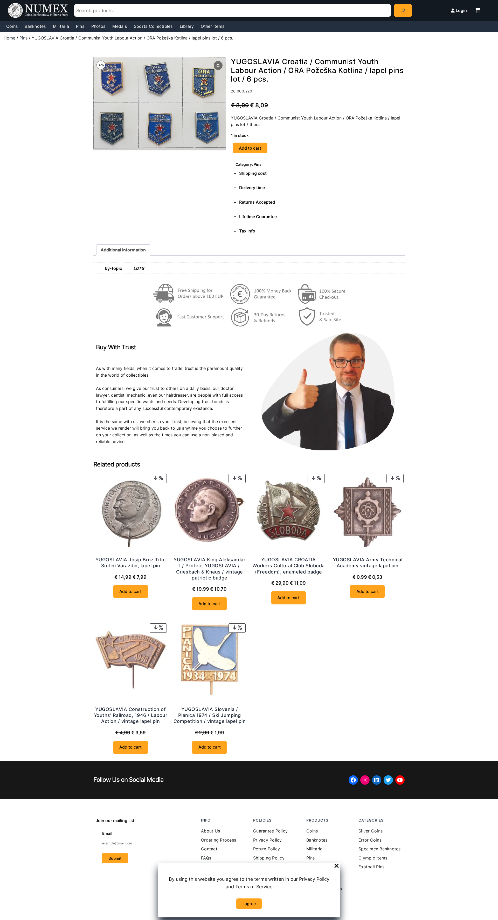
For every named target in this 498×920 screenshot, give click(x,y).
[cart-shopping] (477, 10)
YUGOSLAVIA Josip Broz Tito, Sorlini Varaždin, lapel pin (130, 562)
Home (9, 38)
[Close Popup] (336, 866)
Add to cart (250, 148)
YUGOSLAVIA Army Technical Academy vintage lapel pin (368, 562)
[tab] (318, 173)
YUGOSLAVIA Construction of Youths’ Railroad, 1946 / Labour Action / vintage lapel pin (131, 715)
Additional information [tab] (123, 249)
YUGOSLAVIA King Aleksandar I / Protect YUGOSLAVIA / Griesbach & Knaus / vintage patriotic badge (209, 569)
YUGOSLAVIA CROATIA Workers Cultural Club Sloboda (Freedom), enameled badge (288, 566)
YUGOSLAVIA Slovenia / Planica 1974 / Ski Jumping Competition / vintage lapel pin (210, 715)
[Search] (403, 10)
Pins (23, 38)
